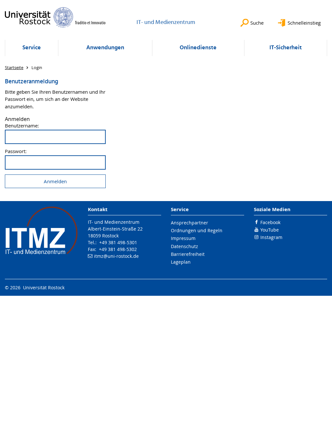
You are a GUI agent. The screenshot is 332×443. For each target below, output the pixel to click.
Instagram (271, 237)
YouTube (269, 230)
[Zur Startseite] (55, 17)
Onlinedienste (198, 48)
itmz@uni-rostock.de (116, 256)
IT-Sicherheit (285, 48)
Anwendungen (105, 48)
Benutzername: (22, 125)
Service (31, 48)
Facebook (270, 222)
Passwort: (16, 151)
